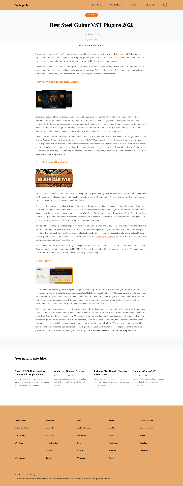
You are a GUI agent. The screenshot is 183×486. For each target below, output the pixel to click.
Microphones (20, 458)
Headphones (113, 443)
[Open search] (165, 5)
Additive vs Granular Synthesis (69, 371)
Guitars (49, 450)
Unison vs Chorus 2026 (144, 371)
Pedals (48, 458)
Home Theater (21, 420)
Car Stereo (113, 428)
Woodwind (19, 443)
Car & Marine (116, 5)
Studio (133, 5)
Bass (79, 443)
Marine (112, 420)
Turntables (81, 458)
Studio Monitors (146, 420)
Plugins (91, 15)
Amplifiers (144, 450)
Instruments (150, 5)
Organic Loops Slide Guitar (51, 162)
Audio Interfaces (84, 428)
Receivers (50, 420)
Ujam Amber (43, 260)
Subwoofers (50, 428)
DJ (16, 450)
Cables (111, 458)
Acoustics (112, 450)
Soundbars (50, 435)
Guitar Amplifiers (22, 428)
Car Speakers (20, 435)
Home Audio (97, 5)
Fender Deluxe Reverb (105, 236)
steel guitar (120, 54)
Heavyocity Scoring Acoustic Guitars (57, 81)
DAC (79, 420)
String (142, 435)
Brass (111, 435)
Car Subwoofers (146, 428)
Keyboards (81, 435)
